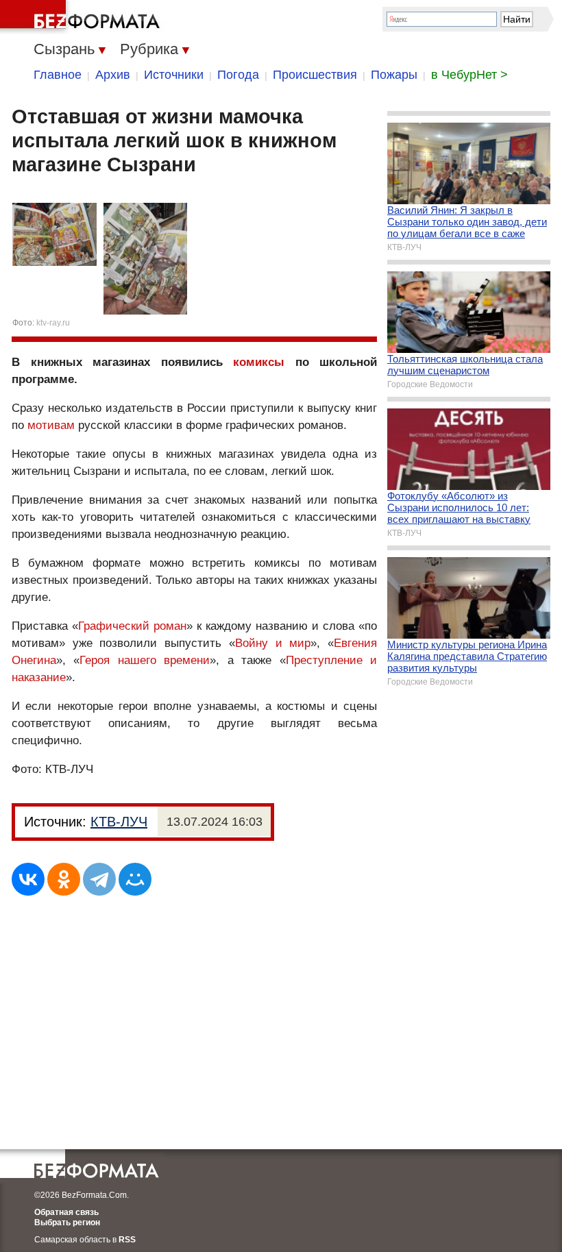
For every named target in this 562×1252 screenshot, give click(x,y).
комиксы (258, 362)
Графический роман (132, 626)
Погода (238, 75)
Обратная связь (66, 1212)
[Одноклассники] (63, 879)
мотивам (51, 425)
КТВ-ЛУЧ (118, 821)
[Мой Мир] (135, 879)
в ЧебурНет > (469, 75)
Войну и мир (272, 643)
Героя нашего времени (145, 660)
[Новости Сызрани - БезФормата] (82, 17)
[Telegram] (99, 879)
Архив (112, 75)
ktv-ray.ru (53, 323)
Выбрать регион (67, 1222)
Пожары (394, 75)
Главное (58, 75)
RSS (127, 1239)
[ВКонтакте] (28, 879)
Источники (174, 75)
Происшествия (315, 75)
